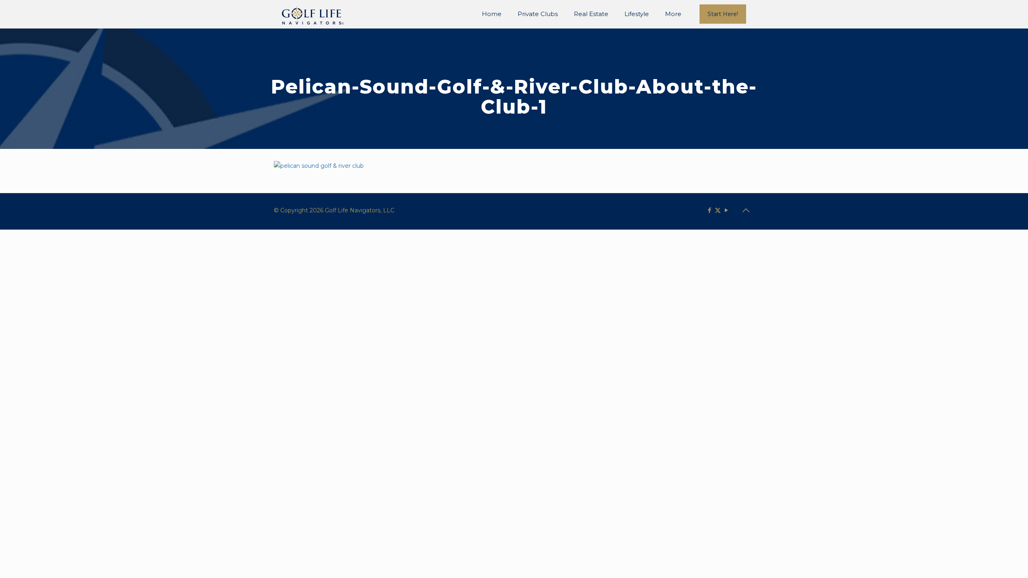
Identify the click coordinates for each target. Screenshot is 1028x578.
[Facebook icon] (709, 210)
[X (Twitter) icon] (718, 210)
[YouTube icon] (726, 210)
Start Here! (723, 14)
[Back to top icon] (745, 210)
